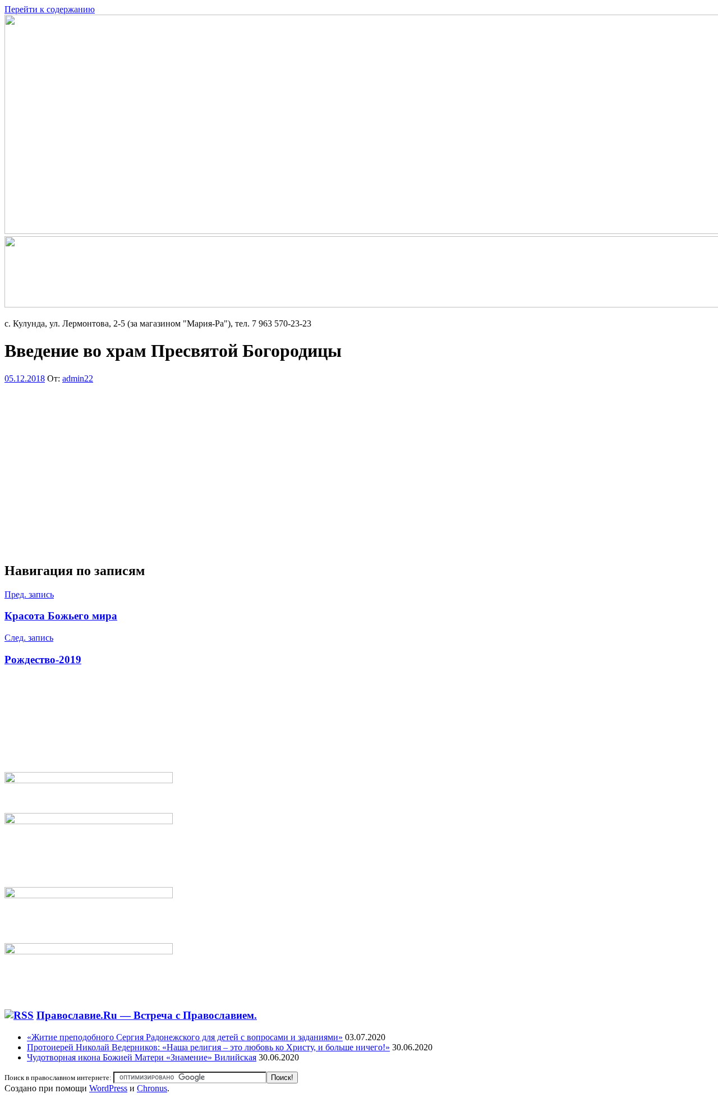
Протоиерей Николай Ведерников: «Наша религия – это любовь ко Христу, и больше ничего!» (208, 1047)
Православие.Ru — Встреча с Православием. (146, 1015)
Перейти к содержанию (49, 9)
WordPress (108, 1088)
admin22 (77, 378)
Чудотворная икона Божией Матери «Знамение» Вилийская (141, 1057)
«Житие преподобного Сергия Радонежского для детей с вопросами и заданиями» (185, 1037)
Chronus (152, 1088)
